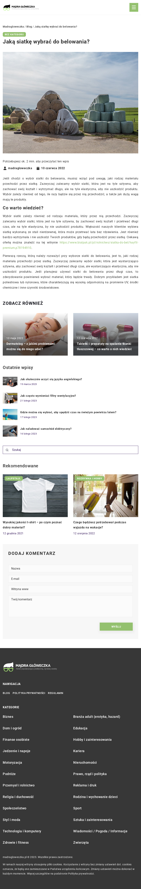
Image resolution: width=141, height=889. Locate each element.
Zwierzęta (81, 842)
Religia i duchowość (18, 797)
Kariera (79, 751)
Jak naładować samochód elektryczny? (46, 428)
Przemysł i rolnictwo (19, 785)
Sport (77, 808)
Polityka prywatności (29, 693)
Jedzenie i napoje (16, 751)
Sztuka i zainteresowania (92, 820)
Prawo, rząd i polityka (90, 774)
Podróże (9, 774)
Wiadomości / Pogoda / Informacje (100, 831)
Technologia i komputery (22, 831)
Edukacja (80, 728)
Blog (6, 693)
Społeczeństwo (14, 808)
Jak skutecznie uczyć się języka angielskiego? (51, 379)
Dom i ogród (12, 728)
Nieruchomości (85, 762)
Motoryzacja (12, 762)
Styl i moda (11, 820)
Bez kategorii (14, 34)
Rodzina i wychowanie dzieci (95, 797)
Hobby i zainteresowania (92, 739)
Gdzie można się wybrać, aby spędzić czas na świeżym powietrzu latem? (68, 412)
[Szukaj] (7, 450)
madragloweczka (20, 168)
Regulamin (55, 693)
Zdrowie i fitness (16, 842)
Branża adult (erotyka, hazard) (96, 717)
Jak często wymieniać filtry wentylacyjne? (48, 395)
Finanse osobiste (16, 739)
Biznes (8, 717)
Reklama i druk (84, 785)
